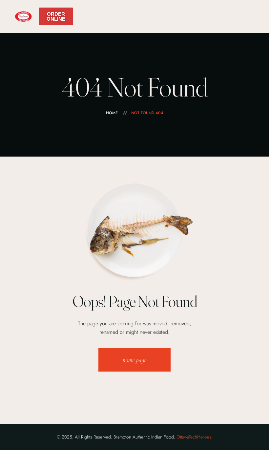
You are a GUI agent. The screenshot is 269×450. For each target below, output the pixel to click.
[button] (56, 16)
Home (112, 113)
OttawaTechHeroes (193, 437)
